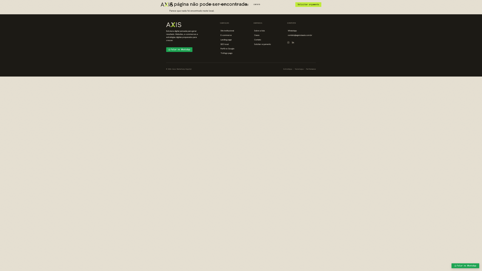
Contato (257, 4)
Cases (236, 4)
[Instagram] (288, 42)
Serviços (222, 4)
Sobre (246, 4)
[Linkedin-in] (293, 42)
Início (211, 4)
